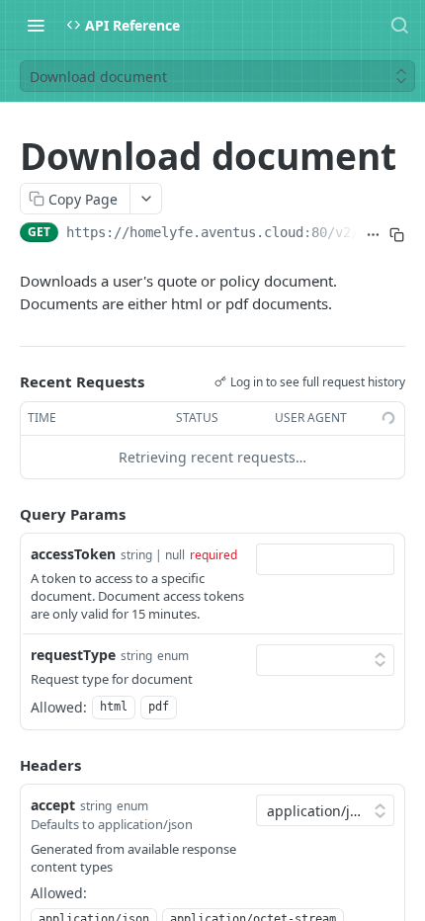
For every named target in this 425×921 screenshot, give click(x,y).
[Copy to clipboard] (397, 234)
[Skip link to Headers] (6, 765)
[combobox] (325, 559)
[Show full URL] (374, 234)
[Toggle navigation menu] (35, 25)
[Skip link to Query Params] (6, 514)
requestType (73, 654)
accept (53, 804)
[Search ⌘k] (399, 25)
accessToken (73, 553)
